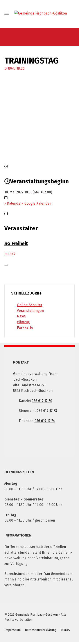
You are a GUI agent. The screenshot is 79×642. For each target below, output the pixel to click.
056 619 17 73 (47, 411)
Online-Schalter (29, 305)
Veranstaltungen (30, 311)
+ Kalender (13, 203)
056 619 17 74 (44, 421)
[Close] (6, 265)
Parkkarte (25, 328)
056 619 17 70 (42, 401)
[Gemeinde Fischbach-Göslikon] (39, 13)
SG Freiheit (16, 243)
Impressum (12, 630)
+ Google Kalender (36, 203)
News (21, 316)
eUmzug (23, 322)
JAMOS (65, 630)
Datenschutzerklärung (40, 630)
